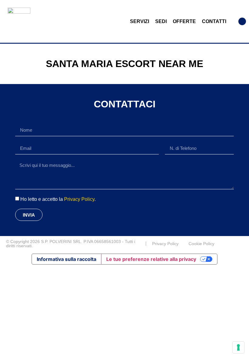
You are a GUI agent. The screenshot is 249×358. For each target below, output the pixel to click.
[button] (242, 21)
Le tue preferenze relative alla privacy (151, 259)
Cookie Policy (201, 243)
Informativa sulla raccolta (66, 259)
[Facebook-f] (240, 243)
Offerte (184, 21)
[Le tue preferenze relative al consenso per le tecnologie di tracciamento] (238, 347)
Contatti (214, 21)
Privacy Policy (79, 199)
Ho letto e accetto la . (58, 199)
